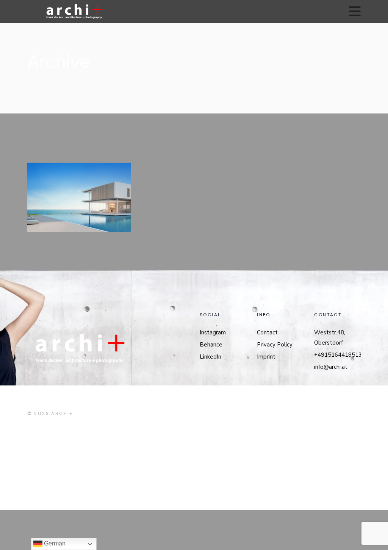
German (54, 543)
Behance (211, 344)
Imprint (266, 356)
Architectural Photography (73, 146)
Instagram (213, 332)
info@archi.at (330, 367)
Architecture (75, 157)
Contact (267, 332)
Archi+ (62, 413)
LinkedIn (210, 356)
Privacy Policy (275, 344)
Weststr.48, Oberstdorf (329, 337)
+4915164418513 (338, 355)
